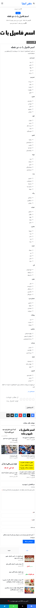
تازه (27, 550)
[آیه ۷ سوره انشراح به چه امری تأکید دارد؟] (9, 432)
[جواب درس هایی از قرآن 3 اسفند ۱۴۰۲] (9, 466)
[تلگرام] (16, 415)
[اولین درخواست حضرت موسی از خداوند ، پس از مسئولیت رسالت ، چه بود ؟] (27, 465)
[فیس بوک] (32, 415)
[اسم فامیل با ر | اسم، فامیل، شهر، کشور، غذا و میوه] (29, 558)
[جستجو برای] (34, 4)
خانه (19, 9)
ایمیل (33, 520)
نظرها (9, 550)
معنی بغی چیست (13, 456)
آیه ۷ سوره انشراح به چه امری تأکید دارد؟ (10, 439)
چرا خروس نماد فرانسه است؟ (28, 456)
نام (34, 512)
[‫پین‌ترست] (20, 415)
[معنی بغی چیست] (9, 449)
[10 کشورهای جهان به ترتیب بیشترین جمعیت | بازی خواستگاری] (29, 590)
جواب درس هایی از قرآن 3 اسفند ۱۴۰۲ (9, 473)
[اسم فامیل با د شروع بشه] (27, 431)
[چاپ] (8, 415)
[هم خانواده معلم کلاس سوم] (29, 574)
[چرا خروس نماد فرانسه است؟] (27, 449)
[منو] (2, 4)
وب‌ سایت (33, 527)
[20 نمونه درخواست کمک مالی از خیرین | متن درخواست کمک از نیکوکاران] (29, 582)
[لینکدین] (24, 415)
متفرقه (16, 9)
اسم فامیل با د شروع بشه (29, 438)
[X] (28, 415)
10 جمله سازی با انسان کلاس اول (14, 564)
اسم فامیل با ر (31, 391)
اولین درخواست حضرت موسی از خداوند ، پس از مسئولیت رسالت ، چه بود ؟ (27, 473)
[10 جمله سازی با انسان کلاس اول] (29, 566)
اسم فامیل (29, 408)
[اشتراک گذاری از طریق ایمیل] (12, 415)
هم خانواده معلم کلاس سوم (16, 572)
